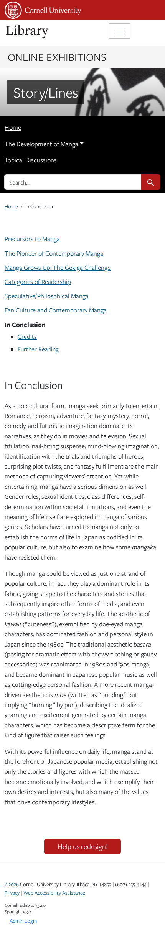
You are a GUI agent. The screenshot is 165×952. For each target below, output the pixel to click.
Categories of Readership (38, 282)
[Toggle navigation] (119, 31)
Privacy (12, 892)
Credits (27, 336)
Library (28, 32)
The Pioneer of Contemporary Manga (54, 253)
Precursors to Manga (32, 239)
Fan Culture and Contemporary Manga (56, 310)
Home (13, 127)
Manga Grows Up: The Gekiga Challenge (58, 267)
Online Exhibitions (57, 57)
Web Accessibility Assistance (54, 892)
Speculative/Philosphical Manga (47, 296)
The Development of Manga (41, 144)
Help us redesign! (83, 846)
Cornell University (43, 10)
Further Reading (38, 349)
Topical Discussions (31, 160)
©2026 (12, 884)
